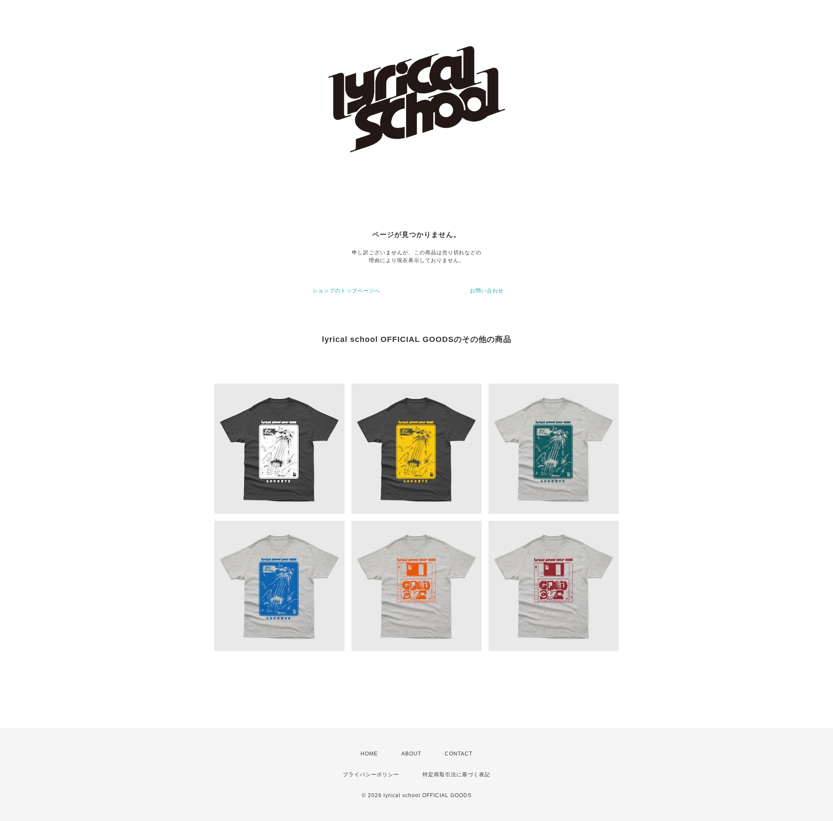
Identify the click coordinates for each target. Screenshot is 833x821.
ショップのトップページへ (346, 291)
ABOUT (411, 754)
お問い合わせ (487, 291)
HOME (369, 754)
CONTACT (458, 754)
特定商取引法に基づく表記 (456, 775)
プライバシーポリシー (371, 775)
